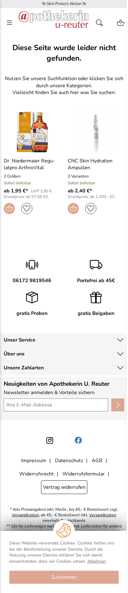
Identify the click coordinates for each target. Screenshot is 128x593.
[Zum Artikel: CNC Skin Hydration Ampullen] (96, 132)
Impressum (33, 460)
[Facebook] (78, 440)
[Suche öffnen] (101, 23)
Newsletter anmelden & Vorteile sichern (49, 392)
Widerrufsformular (83, 474)
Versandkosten (25, 515)
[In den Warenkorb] (9, 208)
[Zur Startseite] (53, 23)
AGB (97, 460)
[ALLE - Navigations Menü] (9, 23)
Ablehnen (96, 561)
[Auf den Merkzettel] (26, 208)
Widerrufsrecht (36, 474)
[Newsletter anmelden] (117, 404)
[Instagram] (49, 440)
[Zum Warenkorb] (120, 23)
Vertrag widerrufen (64, 487)
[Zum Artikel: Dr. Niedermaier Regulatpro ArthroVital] (32, 132)
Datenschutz (69, 460)
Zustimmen (64, 577)
